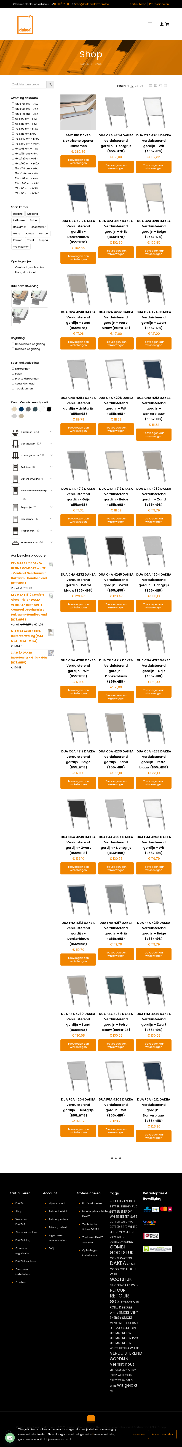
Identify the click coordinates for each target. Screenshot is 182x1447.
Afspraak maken (26, 1232)
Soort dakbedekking (25, 363)
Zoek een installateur (22, 1271)
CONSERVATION (121, 1258)
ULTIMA (133, 1323)
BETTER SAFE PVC (121, 1222)
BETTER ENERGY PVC (124, 1206)
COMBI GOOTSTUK (122, 1250)
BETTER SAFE (128, 1217)
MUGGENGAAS (120, 1285)
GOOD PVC (117, 1269)
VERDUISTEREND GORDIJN (126, 1356)
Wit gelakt (127, 1385)
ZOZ (112, 1391)
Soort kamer (19, 207)
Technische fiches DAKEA (90, 1226)
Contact (21, 1282)
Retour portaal (58, 1219)
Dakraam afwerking (25, 286)
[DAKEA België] (25, 24)
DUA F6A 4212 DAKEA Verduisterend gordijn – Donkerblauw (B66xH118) (153, 1110)
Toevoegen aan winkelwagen (78, 161)
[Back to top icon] (91, 1419)
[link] (128, 85)
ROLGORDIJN (130, 1302)
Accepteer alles (162, 1434)
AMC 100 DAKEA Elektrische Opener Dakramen (78, 140)
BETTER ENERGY (124, 1201)
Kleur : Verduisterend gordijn (30, 402)
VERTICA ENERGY (118, 1369)
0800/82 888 (62, 4)
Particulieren (138, 4)
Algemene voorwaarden (57, 1237)
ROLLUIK (115, 1307)
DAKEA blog (22, 1240)
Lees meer (139, 1434)
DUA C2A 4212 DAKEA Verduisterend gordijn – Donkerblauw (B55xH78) (78, 231)
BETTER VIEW (117, 1232)
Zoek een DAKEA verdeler (92, 1239)
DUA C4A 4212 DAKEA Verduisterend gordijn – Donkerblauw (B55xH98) (154, 408)
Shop (18, 1211)
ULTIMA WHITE (129, 1348)
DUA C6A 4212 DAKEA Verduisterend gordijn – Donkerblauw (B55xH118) (116, 671)
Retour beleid (58, 1211)
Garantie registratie (22, 1250)
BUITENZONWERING (121, 1242)
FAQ (51, 1248)
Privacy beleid (58, 1227)
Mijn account (57, 1203)
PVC (134, 1284)
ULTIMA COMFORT (123, 1328)
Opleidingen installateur (90, 1252)
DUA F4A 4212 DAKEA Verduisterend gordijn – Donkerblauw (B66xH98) (78, 933)
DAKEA (85, 64)
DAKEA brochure (25, 1261)
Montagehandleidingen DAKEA (93, 1213)
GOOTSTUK (121, 1279)
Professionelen (159, 4)
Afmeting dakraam (24, 98)
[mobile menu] (150, 24)
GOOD (131, 1264)
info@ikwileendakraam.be (92, 4)
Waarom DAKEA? (21, 1221)
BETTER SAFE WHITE (123, 1227)
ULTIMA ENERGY (120, 1333)
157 (111, 1201)
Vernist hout (122, 1364)
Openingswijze (21, 261)
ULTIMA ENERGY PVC (124, 1338)
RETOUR (118, 1290)
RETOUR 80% (119, 1298)
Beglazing (18, 338)
